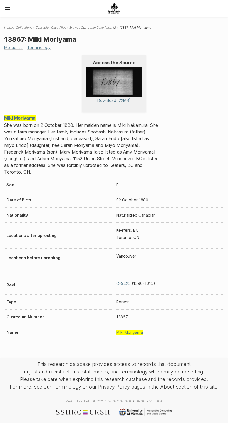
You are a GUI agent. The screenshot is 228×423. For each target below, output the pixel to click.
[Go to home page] (114, 8)
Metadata (13, 47)
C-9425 (123, 283)
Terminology (39, 47)
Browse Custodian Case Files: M (92, 27)
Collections (24, 27)
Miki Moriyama (20, 118)
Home (8, 27)
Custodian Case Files (51, 27)
